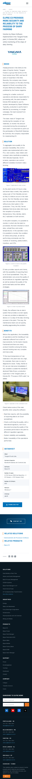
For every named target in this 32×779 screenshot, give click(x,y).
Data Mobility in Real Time (10, 573)
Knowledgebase (7, 665)
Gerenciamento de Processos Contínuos (16, 538)
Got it (6, 776)
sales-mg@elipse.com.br (9, 734)
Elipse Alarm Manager (9, 652)
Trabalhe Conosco (8, 685)
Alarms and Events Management (11, 576)
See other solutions (8, 594)
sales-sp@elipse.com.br (9, 759)
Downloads (6, 671)
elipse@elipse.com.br (8, 725)
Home (4, 9)
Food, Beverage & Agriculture (11, 609)
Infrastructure (6, 612)
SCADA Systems (7, 582)
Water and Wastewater (9, 606)
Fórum (4, 662)
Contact (5, 674)
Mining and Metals (8, 618)
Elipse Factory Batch (8, 646)
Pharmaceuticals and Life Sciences (12, 615)
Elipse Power (6, 631)
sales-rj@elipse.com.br (8, 751)
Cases (10, 9)
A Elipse (5, 682)
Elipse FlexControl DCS (9, 637)
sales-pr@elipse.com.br (9, 742)
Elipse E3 (7, 545)
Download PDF (13, 505)
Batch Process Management (10, 579)
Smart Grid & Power (8, 588)
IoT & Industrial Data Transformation (12, 592)
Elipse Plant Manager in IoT (10, 585)
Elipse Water (6, 640)
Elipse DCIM (6, 649)
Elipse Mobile (6, 643)
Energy (5, 603)
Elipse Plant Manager (8, 634)
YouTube (5, 668)
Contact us (17, 521)
